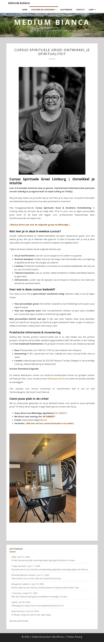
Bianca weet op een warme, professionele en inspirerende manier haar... (45, 587)
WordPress (58, 636)
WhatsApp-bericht (56, 378)
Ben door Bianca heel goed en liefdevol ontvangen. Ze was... (39, 596)
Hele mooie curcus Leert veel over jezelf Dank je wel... (36, 578)
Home (24, 9)
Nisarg (78, 636)
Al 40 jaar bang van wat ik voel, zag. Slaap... (31, 614)
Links (91, 9)
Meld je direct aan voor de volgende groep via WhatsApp (39, 224)
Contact (80, 9)
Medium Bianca (19, 3)
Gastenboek (66, 9)
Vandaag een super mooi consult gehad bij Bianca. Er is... (38, 605)
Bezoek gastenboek (18, 620)
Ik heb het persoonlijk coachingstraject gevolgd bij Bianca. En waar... (43, 560)
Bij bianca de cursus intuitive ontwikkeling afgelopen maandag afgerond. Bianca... (50, 569)
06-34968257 (61, 413)
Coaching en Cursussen (42, 9)
